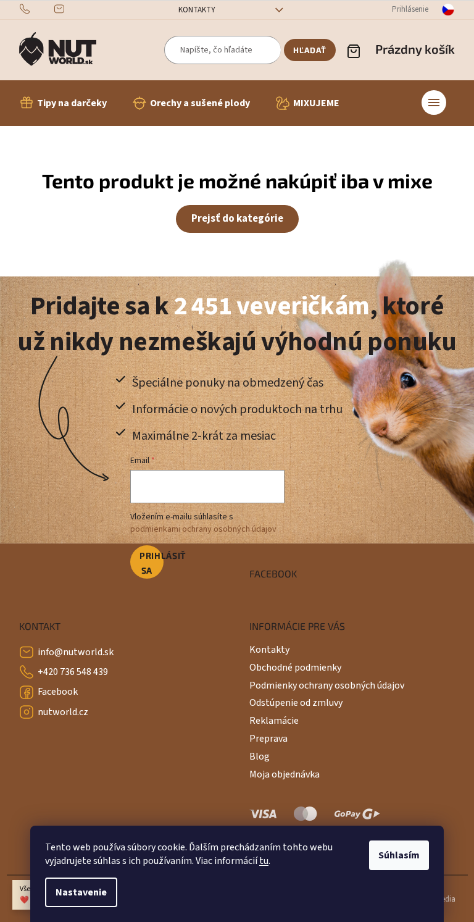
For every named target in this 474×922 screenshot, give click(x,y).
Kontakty (196, 9)
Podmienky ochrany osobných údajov (326, 685)
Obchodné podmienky (295, 667)
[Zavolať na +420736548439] (36, 9)
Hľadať (309, 50)
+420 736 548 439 (73, 672)
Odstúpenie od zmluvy (296, 703)
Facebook (58, 691)
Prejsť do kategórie (237, 218)
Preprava (268, 738)
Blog (259, 756)
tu (263, 861)
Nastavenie (81, 892)
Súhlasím (399, 855)
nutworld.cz (63, 712)
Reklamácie (274, 720)
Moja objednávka (284, 774)
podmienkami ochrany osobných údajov (203, 529)
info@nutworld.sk (76, 652)
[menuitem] (63, 103)
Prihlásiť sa (151, 563)
